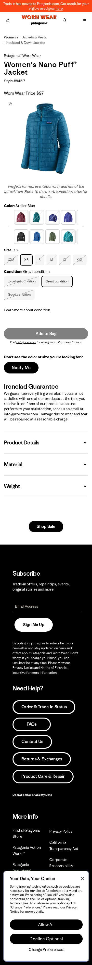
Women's (11, 37)
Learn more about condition (27, 310)
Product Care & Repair (43, 776)
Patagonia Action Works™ (27, 850)
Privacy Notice (23, 668)
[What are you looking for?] (64, 20)
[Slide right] (83, 226)
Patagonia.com (26, 342)
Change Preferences (46, 949)
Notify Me (21, 367)
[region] (46, 916)
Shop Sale (46, 526)
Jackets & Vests (34, 37)
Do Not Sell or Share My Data (32, 795)
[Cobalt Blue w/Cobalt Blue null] (52, 216)
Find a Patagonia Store (26, 833)
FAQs (32, 724)
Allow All (46, 924)
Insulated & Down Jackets (25, 42)
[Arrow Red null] (21, 216)
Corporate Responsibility (61, 862)
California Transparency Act (63, 845)
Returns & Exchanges (41, 759)
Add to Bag (46, 333)
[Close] (82, 878)
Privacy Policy (61, 831)
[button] (7, 19)
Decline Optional (46, 939)
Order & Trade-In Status (43, 706)
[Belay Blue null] (36, 216)
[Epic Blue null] (68, 236)
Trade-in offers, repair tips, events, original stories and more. (41, 587)
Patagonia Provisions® (22, 867)
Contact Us (32, 741)
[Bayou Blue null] (36, 236)
